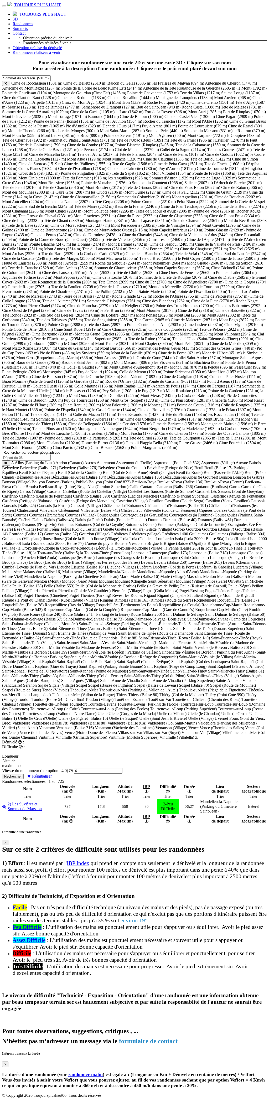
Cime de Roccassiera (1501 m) (36, 83)
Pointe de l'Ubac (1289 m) (40, 405)
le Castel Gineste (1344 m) (114, 409)
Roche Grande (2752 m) (132, 296)
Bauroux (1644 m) (103, 116)
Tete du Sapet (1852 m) (131, 173)
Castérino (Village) (132, 501)
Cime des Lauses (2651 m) (64, 272)
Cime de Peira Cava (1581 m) (178, 164)
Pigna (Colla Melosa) (160, 590)
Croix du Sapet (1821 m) (39, 173)
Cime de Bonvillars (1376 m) (161, 409)
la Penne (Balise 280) (182, 548)
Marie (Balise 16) (144, 576)
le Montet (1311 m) (160, 405)
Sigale (43, 685)
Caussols (258, 501)
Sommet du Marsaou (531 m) (208, 130)
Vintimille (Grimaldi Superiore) (81, 737)
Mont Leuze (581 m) (58, 135)
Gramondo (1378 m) (204, 409)
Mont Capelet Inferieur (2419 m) (176, 230)
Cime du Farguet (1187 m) (219, 386)
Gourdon (193, 529)
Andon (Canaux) (69, 463)
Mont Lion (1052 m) (225, 372)
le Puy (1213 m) (151, 391)
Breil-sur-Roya (144, 482)
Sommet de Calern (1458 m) (59, 419)
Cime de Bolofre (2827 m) (113, 315)
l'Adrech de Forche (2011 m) (238, 182)
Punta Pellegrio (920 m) (22, 372)
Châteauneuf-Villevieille (37, 510)
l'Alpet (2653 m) (101, 272)
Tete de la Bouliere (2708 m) (75, 286)
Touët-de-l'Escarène (131, 699)
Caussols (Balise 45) (19, 505)
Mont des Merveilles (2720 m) (173, 286)
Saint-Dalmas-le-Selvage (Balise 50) (235, 614)
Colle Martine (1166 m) (93, 386)
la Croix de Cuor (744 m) (154, 357)
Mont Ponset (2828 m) (154, 315)
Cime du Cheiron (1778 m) (181, 433)
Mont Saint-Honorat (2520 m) (27, 447)
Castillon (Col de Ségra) (184, 501)
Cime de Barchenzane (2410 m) (56, 230)
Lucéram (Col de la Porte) (174, 567)
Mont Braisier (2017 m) (105, 187)
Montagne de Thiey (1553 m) (42, 424)
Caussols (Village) (86, 505)
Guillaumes (198, 534)
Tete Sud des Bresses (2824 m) (64, 315)
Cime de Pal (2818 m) (196, 310)
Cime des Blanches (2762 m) (166, 301)
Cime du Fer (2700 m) (153, 282)
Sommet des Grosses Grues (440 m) (226, 348)
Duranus (155, 520)
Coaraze (220, 510)
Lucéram (144, 567)
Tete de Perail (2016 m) (21, 187)
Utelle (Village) (201, 718)
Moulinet (106, 581)
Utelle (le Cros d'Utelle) (37, 718)
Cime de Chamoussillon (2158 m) (88, 197)
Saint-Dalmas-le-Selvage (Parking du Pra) (113, 624)
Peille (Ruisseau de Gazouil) (203, 586)
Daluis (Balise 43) (59, 520)
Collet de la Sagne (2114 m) (183, 149)
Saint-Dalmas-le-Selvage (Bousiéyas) (155, 619)
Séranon (30, 685)
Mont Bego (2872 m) (236, 320)
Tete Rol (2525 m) (244, 249)
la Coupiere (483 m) (243, 135)
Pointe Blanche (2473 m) (50, 244)
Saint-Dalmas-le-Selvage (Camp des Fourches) (226, 619)
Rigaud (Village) (85, 600)
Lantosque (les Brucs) (76, 557)
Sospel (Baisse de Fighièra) (110, 685)
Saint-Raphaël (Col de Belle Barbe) (86, 661)
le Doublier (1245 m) (121, 395)
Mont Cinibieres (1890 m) (39, 178)
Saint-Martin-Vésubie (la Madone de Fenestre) (77, 647)
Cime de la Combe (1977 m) (90, 145)
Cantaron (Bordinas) (211, 486)
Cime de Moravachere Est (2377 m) (80, 225)
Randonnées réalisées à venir (47, 43)
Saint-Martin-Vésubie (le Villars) (206, 657)
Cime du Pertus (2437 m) (51, 234)
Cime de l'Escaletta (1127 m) (42, 159)
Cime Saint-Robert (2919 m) (77, 329)
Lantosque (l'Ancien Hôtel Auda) (29, 557)
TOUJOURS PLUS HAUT (37, 5)
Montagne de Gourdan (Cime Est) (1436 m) (89, 93)
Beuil (198, 467)
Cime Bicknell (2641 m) (231, 268)
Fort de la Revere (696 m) (165, 112)
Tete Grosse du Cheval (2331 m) (45, 216)
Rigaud (150, 595)
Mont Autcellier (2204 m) (23, 201)
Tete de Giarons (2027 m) (147, 187)
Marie (124, 576)
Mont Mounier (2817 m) (156, 310)
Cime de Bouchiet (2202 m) (237, 197)
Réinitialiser (42, 776)
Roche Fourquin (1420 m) (168, 102)
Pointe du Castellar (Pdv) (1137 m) (177, 381)
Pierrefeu (49, 590)
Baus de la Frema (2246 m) (137, 206)
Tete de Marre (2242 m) (93, 206)
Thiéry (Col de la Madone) (181, 694)
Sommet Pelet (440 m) (164, 130)
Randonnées (23, 24)
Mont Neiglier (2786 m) (134, 305)
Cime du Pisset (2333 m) (137, 216)
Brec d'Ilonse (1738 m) (21, 433)
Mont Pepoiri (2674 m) (72, 277)
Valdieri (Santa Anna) (20, 728)
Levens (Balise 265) (205, 562)
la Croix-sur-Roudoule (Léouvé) (83, 548)
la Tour (207, 548)
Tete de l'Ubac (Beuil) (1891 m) (142, 140)
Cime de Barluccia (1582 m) (176, 424)
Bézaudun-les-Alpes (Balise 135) (134, 477)
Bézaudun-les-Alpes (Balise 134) (78, 477)
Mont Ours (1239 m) (86, 395)
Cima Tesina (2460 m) (167, 239)
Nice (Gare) (217, 581)
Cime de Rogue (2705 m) (29, 286)
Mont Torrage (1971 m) (67, 116)
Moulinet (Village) (191, 581)
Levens (147, 562)
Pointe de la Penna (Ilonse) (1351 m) (64, 121)
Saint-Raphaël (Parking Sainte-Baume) (111, 666)
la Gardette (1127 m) (87, 381)
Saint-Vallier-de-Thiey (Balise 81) (236, 671)
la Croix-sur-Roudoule (36, 548)
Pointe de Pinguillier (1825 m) (86, 173)
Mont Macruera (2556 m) (117, 258)
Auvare (242, 463)
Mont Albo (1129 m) (84, 159)
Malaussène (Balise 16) (42, 572)
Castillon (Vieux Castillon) (227, 501)
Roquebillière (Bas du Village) (70, 605)
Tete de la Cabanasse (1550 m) (200, 145)
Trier (28, 796)
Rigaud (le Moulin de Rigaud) (229, 595)
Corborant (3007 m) (46, 343)
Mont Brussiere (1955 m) (59, 182)
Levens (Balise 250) (170, 562)
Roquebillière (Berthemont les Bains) (127, 605)
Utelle (102, 713)
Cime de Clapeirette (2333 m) (183, 216)
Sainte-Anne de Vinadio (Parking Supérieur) (178, 680)
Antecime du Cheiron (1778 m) (231, 83)
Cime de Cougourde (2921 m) (173, 329)
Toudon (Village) (99, 699)
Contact (19, 33)
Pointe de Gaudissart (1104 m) (27, 93)
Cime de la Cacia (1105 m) (92, 112)
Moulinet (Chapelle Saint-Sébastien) (145, 581)
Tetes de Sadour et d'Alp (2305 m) (164, 211)
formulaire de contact (148, 1041)
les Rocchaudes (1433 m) (229, 414)
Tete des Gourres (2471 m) (229, 149)
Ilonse (48, 538)
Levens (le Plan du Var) (36, 567)
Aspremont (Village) (218, 463)
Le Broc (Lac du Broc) (48, 562)
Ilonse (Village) (106, 538)
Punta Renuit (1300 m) (82, 405)
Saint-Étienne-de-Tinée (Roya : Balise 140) (174, 638)
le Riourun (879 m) (249, 130)
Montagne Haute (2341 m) (107, 220)
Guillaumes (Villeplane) (22, 538)
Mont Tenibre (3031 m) (114, 343)
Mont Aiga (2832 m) (224, 315)
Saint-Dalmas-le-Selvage (183, 614)
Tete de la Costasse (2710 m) (123, 286)
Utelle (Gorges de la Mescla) (132, 713)
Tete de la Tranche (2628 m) (31, 268)
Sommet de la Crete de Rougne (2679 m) (173, 277)
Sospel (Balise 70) (194, 685)
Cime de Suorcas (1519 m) (40, 164)
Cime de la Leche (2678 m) (115, 277)
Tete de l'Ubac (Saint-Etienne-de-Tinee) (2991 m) (213, 339)
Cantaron (148, 486)
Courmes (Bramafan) (46, 515)
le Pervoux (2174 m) (97, 149)
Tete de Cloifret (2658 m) (137, 272)
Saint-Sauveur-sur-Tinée (149, 671)
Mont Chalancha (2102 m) (58, 443)
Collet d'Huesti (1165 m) (53, 386)
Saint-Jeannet (68, 642)
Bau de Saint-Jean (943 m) (158, 107)
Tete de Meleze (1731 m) (241, 107)
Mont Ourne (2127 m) (143, 192)
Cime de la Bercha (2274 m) (243, 206)
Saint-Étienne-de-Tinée (168, 624)
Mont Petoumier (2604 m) (164, 263)
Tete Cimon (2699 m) (116, 282)
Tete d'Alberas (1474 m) (104, 419)
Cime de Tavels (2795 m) (78, 310)
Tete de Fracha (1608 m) (224, 164)
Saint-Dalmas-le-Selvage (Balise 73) (93, 619)
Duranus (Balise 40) (179, 520)
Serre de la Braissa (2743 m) (87, 296)
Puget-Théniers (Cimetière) (45, 595)
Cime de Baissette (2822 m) (238, 310)
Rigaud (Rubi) (58, 600)
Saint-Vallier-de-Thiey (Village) (213, 676)
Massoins (194, 576)
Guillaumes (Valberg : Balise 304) (237, 534)
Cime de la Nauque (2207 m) (69, 201)
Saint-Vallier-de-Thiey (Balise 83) (30, 676)
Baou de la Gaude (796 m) (38, 362)
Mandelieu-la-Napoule (117, 572)
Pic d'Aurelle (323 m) (83, 126)
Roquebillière (205, 600)
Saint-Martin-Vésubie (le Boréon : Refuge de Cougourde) (130, 657)
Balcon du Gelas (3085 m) (129, 83)
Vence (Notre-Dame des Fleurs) (90, 732)
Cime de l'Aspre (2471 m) (208, 239)
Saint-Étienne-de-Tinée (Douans (145, 628)
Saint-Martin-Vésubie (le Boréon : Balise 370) (211, 647)
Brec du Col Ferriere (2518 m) (153, 249)
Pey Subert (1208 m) (119, 391)
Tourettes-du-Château (50, 704)
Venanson (47, 728)
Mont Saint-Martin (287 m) (122, 130)
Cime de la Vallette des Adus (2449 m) (201, 234)
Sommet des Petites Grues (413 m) (166, 348)
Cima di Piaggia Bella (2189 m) (152, 443)
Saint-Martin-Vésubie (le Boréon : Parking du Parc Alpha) (207, 652)
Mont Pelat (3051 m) (191, 343)
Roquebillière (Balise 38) (23, 605)
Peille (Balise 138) (27, 586)
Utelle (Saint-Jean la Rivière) (163, 718)
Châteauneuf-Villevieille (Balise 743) (89, 510)
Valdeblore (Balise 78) (49, 723)
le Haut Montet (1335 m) (22, 409)
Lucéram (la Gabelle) (214, 567)
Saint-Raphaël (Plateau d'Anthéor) (236, 666)
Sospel (81, 685)
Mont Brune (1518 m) (221, 419)
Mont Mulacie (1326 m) (122, 159)
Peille (6, 586)
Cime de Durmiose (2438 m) (97, 234)
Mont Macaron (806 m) (133, 362)
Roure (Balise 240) (45, 614)
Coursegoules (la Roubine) (191, 515)
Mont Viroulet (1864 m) (171, 173)
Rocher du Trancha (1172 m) (167, 121)
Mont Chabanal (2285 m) (23, 211)
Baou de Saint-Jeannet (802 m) (87, 362)
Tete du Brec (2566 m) (158, 258)
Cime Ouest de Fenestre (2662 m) (187, 272)
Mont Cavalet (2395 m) (221, 225)
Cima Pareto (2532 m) (71, 447)
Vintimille (46, 737)
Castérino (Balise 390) (91, 496)
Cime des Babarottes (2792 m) (240, 305)
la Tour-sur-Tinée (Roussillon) (105, 553)
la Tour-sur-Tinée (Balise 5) (56, 553)
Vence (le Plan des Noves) (41, 732)
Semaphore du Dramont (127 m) (108, 107)
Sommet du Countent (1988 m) (157, 182)
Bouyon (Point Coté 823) (110, 482)
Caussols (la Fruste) (53, 505)
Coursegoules (108, 515)
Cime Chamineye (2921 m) (124, 329)
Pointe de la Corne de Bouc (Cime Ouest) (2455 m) (61, 239)
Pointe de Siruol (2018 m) (66, 438)
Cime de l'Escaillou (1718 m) (82, 168)
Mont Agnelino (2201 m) (192, 197)
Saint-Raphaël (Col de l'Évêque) (143, 661)
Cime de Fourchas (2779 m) (90, 305)
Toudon (24, 699)
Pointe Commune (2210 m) (153, 201)
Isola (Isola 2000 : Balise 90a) (199, 538)
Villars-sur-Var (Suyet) (161, 732)
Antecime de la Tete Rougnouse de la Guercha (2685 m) (189, 88)
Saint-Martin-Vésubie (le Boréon (144, 647)
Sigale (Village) (62, 685)
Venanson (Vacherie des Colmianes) (124, 728)
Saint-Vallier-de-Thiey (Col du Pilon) (154, 676)
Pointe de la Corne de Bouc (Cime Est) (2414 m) (101, 88)
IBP (146, 786)
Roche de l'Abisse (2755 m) (176, 296)
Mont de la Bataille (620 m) (134, 353)
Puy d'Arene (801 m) (159, 126)
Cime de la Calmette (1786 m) (132, 168)
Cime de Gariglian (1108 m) (185, 376)
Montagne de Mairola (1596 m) (227, 424)
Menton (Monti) (47, 581)
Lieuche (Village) (121, 567)
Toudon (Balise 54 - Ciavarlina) (58, 699)
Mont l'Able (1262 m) (210, 121)
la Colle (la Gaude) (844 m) (85, 367)
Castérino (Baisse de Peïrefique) (45, 496)
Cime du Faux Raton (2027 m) (194, 187)
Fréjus (54, 529)
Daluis (37, 520)
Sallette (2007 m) (198, 182)
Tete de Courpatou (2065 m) (192, 438)
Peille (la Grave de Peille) (158, 586)
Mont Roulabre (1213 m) (186, 391)
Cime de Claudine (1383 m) (166, 159)
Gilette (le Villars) (129, 529)
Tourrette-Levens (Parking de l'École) (148, 704)
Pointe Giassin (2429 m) (224, 230)
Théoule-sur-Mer (84, 690)
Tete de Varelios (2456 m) (126, 239)
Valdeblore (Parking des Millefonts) (227, 723)
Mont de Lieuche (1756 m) (63, 433)
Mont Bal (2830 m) (190, 315)
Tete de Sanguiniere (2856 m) (108, 320)
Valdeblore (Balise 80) (87, 723)
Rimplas (106, 600)
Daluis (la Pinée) (89, 520)
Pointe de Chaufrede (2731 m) (64, 291)
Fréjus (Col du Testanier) (81, 529)
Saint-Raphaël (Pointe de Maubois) (99, 671)
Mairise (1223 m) (22, 107)
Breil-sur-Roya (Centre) (224, 482)
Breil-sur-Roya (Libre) (57, 486)
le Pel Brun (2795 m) (117, 310)
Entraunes (66, 524)
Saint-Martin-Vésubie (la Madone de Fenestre (154, 642)
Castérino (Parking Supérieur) (184, 496)
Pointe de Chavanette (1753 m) (153, 93)
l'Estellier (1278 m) (229, 140)
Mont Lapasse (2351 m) (150, 220)
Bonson (225, 477)
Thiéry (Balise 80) (143, 694)
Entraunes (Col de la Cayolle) (99, 524)
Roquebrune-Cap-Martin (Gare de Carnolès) (157, 609)
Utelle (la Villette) (172, 713)
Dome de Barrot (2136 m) (103, 443)
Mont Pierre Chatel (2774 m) (42, 305)
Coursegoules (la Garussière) (144, 515)
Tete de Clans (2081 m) (237, 438)
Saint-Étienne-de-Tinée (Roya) (236, 638)
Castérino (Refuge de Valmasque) (30, 501)
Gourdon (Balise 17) (26, 534)
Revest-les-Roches (127, 595)
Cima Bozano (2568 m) (110, 447)
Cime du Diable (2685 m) (229, 277)
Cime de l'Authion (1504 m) (118, 121)
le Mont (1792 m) (252, 88)
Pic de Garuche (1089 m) (99, 376)
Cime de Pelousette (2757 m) (224, 296)
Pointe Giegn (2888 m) (67, 324)
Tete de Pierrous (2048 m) (140, 154)
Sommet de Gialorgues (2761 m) (114, 301)
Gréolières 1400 (175, 534)
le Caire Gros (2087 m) (70, 192)
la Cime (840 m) (47, 367)
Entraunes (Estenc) (141, 524)
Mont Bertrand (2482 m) (128, 244)
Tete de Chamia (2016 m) (63, 187)
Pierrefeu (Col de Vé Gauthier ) (84, 590)
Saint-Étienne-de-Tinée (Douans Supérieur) (209, 628)
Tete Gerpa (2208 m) (112, 201)
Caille (134, 486)
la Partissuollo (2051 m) (108, 438)
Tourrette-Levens (102, 704)
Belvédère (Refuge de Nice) (170, 467)
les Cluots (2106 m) (107, 192)
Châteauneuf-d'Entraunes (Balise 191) (176, 505)
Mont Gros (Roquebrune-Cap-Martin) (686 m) (54, 357)
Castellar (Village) (112, 491)
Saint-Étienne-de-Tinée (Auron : (215, 624)
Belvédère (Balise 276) (78, 467)
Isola (124, 538)
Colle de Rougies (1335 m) (243, 405)
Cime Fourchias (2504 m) (240, 443)
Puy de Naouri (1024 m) (98, 372)
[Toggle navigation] (4, 6)
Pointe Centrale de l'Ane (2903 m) (155, 324)
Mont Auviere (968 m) (232, 97)
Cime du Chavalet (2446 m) (145, 234)
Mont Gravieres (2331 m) (95, 216)
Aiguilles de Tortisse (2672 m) (27, 277)
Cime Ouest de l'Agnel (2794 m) (29, 310)
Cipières (206, 510)
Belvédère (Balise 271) (39, 467)
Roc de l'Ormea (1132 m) (126, 381)
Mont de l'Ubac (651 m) (222, 353)
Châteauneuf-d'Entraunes (123, 505)
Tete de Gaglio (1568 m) (132, 164)
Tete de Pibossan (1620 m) (54, 428)
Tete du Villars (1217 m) (200, 93)
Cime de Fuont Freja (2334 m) (234, 216)
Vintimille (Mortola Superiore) (133, 737)
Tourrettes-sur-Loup (197, 704)
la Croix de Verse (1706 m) (243, 428)
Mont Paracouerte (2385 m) (134, 225)
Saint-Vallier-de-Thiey (188, 671)
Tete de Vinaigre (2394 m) (179, 225)
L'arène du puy (97, 543)
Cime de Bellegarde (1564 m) (92, 424)
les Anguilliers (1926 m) (128, 178)
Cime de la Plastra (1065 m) (41, 126)
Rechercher (13, 776)
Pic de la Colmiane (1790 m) (42, 145)
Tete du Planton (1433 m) (186, 414)
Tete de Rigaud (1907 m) (23, 438)
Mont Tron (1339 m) (129, 102)
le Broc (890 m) (89, 135)
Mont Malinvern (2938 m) (191, 334)
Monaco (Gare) (74, 581)
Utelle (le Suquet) (123, 718)
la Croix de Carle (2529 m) (102, 253)
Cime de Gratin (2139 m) (227, 192)
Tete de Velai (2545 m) (194, 253)
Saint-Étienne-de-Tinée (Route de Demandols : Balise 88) (89, 638)
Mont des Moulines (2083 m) (26, 192)
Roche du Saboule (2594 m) (118, 263)
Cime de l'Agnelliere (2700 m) (198, 282)
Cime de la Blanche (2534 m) (150, 253)
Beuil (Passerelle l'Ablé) (224, 472)
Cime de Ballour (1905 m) (141, 116)
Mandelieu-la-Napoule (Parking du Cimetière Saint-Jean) (71, 576)
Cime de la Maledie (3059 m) (234, 343)
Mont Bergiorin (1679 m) (160, 428)
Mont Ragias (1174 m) (133, 386)
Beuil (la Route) (189, 472)
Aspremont (106, 463)
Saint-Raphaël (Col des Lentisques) (200, 661)
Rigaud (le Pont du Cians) (23, 600)
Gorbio (179, 529)
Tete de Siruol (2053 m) (148, 438)
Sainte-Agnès (251, 676)
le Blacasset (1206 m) (83, 391)
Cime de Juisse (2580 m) (238, 258)
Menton (209, 576)
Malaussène (12, 572)
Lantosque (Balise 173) (168, 553)
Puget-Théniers (217, 590)
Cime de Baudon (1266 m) (40, 400)
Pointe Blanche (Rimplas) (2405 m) (144, 145)
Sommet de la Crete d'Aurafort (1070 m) (35, 112)
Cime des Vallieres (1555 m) (87, 164)
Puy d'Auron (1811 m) (177, 168)
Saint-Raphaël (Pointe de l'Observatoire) (35, 671)
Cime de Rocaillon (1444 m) (131, 97)
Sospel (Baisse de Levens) (156, 685)
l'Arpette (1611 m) (45, 102)
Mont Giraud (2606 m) (206, 263)
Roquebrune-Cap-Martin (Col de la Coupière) (82, 609)
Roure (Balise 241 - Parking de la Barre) (96, 614)
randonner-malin (85, 1074)
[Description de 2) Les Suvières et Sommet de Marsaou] (4, 806)
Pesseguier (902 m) (250, 367)
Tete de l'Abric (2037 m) (97, 154)
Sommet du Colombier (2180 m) (144, 197)
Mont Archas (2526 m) (21, 253)
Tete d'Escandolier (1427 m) (140, 414)
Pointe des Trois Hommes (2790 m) (185, 305)
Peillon (257, 586)
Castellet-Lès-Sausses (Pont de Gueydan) (229, 491)
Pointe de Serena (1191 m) (126, 135)
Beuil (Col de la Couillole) (80, 472)
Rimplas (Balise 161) (132, 600)
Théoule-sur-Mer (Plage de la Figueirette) (213, 690)
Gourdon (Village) (94, 534)
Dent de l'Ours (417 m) (121, 126)
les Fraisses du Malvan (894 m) (178, 83)
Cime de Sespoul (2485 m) (171, 244)
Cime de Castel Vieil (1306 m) (189, 116)
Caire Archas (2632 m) (74, 268)
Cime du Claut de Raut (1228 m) (29, 97)
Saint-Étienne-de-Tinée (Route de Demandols (155, 633)
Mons (93, 581)
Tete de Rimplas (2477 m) (58, 107)
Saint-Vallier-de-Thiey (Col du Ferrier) (91, 676)
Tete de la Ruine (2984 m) (149, 339)
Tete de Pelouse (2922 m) (220, 329)
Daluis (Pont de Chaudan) (125, 520)
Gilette (108, 529)
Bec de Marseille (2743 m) (40, 296)
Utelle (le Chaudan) (204, 713)
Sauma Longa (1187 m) (240, 93)
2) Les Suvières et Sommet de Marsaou (25, 806)
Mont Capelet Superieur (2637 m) (182, 268)
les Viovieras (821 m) (171, 362)
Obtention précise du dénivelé (48, 38)
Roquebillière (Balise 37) (238, 600)
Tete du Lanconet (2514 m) (104, 249)
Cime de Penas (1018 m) (183, 154)
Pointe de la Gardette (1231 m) (233, 391)
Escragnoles (237, 524)
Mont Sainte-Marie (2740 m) (152, 291)
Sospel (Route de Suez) (21, 690)
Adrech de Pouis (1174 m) (174, 386)
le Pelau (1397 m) (236, 409)
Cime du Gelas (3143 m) (78, 348)
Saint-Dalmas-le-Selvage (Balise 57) (32, 619)
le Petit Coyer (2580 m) (197, 258)
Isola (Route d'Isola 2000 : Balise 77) (53, 543)
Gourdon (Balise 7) (218, 529)
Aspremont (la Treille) (134, 463)
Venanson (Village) (171, 728)
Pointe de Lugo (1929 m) (216, 178)
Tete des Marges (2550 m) (73, 258)
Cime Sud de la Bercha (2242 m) (45, 206)
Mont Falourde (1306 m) (122, 405)
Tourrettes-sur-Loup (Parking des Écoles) (115, 709)
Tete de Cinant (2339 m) (64, 220)
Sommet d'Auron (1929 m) (171, 178)
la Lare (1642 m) (129, 112)
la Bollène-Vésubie (126, 543)
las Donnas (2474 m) (89, 244)
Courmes (20, 515)
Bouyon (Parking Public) (66, 482)
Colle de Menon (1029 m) (140, 372)
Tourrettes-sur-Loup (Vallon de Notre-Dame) (59, 713)
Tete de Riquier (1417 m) (51, 414)
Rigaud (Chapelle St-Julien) (180, 595)
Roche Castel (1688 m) (201, 107)
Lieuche (63, 567)
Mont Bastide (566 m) (118, 348)
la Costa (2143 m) (44, 197)
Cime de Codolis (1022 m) (227, 154)
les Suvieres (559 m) (93, 353)
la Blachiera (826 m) (207, 362)
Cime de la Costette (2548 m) (26, 258)
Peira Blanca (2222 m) (195, 201)
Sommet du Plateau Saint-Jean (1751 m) (82, 140)
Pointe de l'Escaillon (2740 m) (202, 291)
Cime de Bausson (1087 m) (54, 376)
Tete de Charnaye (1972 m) (25, 140)
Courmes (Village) (80, 515)
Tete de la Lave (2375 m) (28, 225)
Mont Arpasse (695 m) (113, 357)
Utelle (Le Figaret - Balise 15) (83, 718)
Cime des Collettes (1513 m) (149, 419)
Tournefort (78, 704)
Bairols (255, 463)
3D (15, 19)
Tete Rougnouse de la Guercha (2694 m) (63, 282)
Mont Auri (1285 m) (205, 112)
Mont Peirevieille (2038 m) (24, 116)
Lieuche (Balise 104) (88, 567)
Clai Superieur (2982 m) (107, 339)
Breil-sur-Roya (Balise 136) (180, 482)
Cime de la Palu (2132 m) (183, 192)
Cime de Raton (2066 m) (241, 187)
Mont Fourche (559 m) (21, 135)
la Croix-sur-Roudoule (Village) (137, 548)
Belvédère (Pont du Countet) (122, 467)
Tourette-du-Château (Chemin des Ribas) (206, 699)
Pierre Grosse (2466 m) (198, 443)
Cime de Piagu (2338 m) (22, 220)
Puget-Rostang (191, 590)
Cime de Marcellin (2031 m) (52, 154)
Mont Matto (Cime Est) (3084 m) (29, 348)
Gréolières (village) (145, 534)
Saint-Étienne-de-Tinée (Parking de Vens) (82, 633)
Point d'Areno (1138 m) (226, 381)
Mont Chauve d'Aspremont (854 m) (139, 367)
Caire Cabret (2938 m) (150, 334)
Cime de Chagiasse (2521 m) (204, 249)
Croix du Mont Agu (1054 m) (86, 102)
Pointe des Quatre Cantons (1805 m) (235, 433)
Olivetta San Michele (245, 581)
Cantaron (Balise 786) (175, 486)
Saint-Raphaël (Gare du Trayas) (51, 666)
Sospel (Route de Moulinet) (233, 685)
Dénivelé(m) (67, 788)
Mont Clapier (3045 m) (154, 343)
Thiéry (121, 694)
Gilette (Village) (159, 529)
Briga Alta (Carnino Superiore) (102, 486)
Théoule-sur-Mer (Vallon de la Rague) (83, 694)
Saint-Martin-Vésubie (98, 642)
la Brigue (151, 543)
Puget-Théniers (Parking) (90, 595)
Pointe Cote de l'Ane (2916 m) (27, 329)
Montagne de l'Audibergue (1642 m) (107, 428)
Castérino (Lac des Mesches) (135, 496)
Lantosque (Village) (226, 557)
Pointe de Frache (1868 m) (214, 173)
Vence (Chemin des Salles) (222, 728)
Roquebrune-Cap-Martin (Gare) (221, 609)
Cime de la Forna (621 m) (179, 353)
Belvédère (10, 467)
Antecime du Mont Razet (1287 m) (31, 88)
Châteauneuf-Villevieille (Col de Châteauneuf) (159, 510)
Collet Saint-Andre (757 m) (198, 357)
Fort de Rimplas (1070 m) (244, 112)
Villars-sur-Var (130, 732)
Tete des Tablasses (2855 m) (59, 320)
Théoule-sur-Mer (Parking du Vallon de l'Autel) (138, 690)
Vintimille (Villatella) (176, 737)
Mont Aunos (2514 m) (62, 249)
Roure (24, 614)
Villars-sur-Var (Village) (201, 732)
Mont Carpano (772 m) (206, 135)
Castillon (156, 501)
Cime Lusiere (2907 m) (204, 324)
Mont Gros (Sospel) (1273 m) (134, 400)
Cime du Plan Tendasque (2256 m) (190, 206)
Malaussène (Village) (79, 572)
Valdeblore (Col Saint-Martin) (172, 723)
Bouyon (38, 482)
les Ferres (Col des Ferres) (118, 562)
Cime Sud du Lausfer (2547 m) (240, 253)
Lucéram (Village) (248, 567)
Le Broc (250, 557)
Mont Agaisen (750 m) (167, 135)
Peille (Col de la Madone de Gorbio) (105, 586)
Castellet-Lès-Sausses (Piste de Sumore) (161, 491)
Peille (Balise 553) (59, 586)
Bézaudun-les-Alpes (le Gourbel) (190, 477)
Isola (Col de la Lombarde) (151, 538)
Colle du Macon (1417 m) (94, 414)
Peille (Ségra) (239, 586)
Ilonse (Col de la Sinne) (73, 538)
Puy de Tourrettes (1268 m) (86, 400)
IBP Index (78, 863)
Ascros (90, 463)
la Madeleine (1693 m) (201, 428)
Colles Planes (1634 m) (37, 168)
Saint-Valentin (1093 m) (141, 376)
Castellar (54, 491)
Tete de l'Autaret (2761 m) (64, 301)
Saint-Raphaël (44, 661)
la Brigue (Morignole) (222, 543)
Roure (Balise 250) (146, 614)
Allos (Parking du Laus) (35, 463)
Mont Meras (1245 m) (158, 395)
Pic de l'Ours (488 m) (57, 353)
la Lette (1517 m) (188, 419)
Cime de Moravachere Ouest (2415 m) (116, 230)
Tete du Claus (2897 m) (106, 324)
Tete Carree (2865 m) (152, 320)
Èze (252, 524)
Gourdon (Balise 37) (61, 534)
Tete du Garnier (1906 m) (191, 140)
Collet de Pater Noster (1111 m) (235, 376)
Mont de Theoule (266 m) (29, 130)
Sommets (20, 28)
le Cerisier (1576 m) (135, 424)
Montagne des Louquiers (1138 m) (184, 97)
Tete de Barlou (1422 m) (210, 159)
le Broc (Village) (81, 562)
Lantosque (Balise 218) (208, 553)
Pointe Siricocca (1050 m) (184, 372)
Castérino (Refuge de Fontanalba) (238, 496)
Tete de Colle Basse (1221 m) (54, 149)
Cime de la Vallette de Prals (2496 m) (226, 244)
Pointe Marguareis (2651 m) (154, 447)
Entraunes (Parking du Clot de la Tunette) (192, 524)
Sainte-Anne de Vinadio (120, 680)
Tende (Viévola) (55, 690)
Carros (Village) (33, 491)
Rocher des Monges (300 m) (75, 130)
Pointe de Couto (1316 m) (198, 405)
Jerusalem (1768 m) (103, 433)
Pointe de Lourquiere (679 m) (202, 126)
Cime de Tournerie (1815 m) (220, 168)
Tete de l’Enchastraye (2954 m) (60, 339)
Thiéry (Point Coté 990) (225, 694)
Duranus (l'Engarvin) (39, 524)
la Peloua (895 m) (218, 367)
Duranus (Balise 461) (215, 520)
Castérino (10, 496)
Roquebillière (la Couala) (179, 605)
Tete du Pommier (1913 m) (85, 178)
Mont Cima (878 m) (186, 367)
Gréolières (119, 534)
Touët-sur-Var (159, 699)
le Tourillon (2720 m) (217, 286)
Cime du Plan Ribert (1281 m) (186, 400)
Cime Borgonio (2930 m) (53, 334)
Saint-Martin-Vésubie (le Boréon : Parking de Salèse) (114, 652)
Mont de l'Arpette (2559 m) (71, 263)
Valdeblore (21, 723)
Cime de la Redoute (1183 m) (82, 97)
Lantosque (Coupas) (245, 553)
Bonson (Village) (16, 482)
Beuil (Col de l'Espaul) (38, 472)
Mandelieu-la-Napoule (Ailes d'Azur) (168, 572)
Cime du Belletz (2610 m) (84, 83)
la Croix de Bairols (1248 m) (201, 395)
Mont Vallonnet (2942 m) (235, 334)
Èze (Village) (25, 529)
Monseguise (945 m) (60, 372)
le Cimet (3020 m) (79, 343)
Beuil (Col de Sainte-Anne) (125, 472)
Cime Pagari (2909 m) (234, 116)
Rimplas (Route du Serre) (172, 600)
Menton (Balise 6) (232, 576)
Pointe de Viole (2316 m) (214, 211)
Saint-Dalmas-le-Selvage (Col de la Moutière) (40, 624)
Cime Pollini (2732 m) (109, 291)
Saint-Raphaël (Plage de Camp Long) (175, 666)
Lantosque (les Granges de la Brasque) (128, 557)
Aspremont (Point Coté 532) (176, 463)
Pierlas (35, 590)
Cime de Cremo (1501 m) (213, 102)
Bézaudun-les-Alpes (33, 477)
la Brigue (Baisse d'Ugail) (181, 543)
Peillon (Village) (15, 590)
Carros (234, 486)
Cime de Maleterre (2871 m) (194, 320)
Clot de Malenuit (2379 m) (137, 149)
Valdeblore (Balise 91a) (126, 723)
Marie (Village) (172, 576)
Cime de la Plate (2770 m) (213, 301)
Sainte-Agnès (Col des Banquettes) (31, 680)
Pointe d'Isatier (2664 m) (236, 272)
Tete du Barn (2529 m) (60, 253)
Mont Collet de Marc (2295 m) (109, 211)
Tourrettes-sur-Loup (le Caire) (55, 709)
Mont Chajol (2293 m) (63, 211)
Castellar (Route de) (79, 491)
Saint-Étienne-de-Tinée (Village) (29, 642)
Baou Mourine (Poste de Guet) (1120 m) (35, 381)
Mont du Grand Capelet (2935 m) (102, 334)
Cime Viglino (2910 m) (243, 324)
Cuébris (24, 520)
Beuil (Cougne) (162, 472)
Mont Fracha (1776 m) (139, 433)
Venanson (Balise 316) (75, 728)
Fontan (42, 529)
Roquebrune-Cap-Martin (221, 605)
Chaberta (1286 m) (227, 400)
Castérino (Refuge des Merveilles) (87, 501)
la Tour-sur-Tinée (228, 548)
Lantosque (139, 553)
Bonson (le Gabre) (248, 477)
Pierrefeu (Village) (127, 590)
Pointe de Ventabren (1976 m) (106, 182)
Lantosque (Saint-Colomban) (185, 557)
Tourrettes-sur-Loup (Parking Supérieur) (183, 709)
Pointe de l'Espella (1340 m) (67, 409)
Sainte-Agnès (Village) (80, 680)
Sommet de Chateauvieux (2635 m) (123, 268)
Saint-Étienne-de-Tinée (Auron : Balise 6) (83, 628)
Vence (193, 728)
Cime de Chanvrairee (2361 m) (197, 220)
